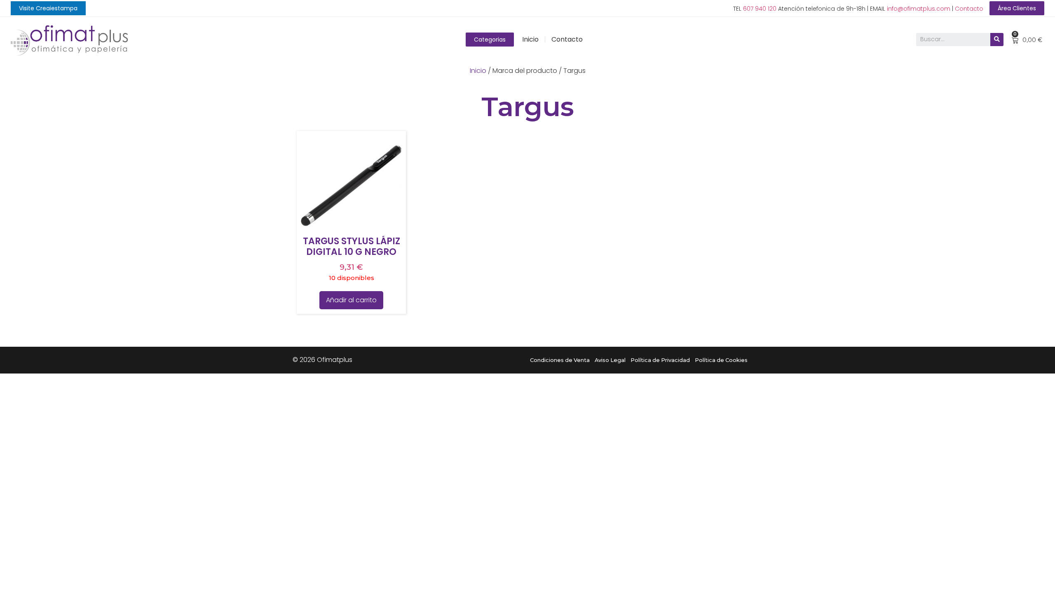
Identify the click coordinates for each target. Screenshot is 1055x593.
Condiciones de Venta (560, 360)
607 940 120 (759, 9)
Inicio (530, 39)
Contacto (969, 9)
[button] (48, 8)
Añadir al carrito (351, 300)
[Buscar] (996, 39)
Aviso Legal (610, 360)
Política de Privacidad (660, 360)
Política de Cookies (721, 360)
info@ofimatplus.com (918, 9)
